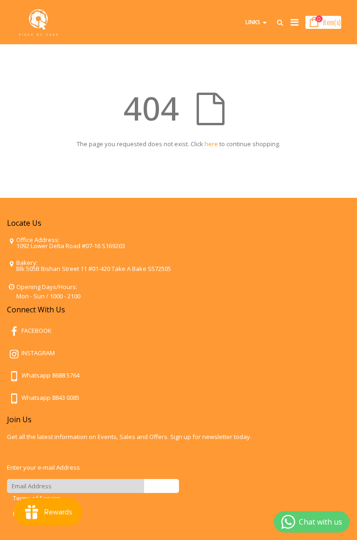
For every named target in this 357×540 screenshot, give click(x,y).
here (211, 144)
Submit (161, 485)
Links (252, 22)
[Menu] (294, 22)
